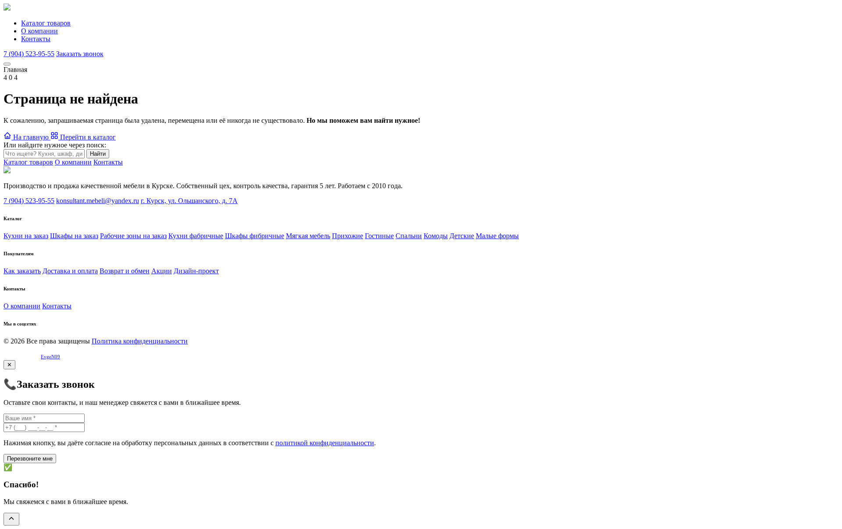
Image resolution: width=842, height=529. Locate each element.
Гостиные (379, 235)
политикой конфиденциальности (324, 443)
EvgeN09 (50, 356)
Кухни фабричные (195, 235)
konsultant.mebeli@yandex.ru (97, 200)
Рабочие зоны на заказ (133, 235)
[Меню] (7, 64)
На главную (30, 137)
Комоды (436, 235)
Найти (98, 153)
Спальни (409, 235)
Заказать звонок (79, 53)
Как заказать (22, 271)
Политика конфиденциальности (140, 341)
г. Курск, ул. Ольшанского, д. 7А (189, 200)
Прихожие (347, 235)
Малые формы (497, 235)
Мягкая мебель (308, 235)
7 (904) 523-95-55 (29, 53)
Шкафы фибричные (254, 235)
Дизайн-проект (196, 271)
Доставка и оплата (70, 271)
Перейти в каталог (87, 137)
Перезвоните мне (30, 458)
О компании (39, 31)
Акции (161, 271)
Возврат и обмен (125, 271)
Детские (462, 235)
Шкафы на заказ (74, 235)
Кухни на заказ (26, 235)
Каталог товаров (46, 23)
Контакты (35, 39)
